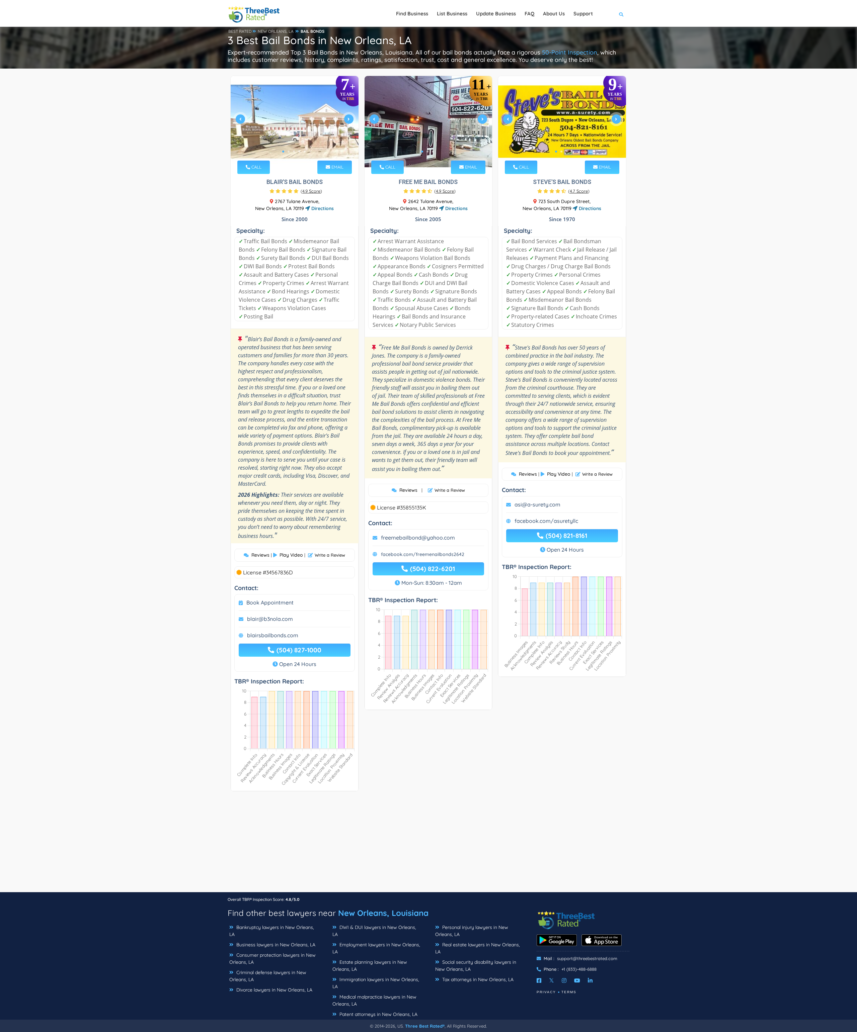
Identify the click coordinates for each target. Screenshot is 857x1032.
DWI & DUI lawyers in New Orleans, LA (374, 930)
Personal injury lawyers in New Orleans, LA (471, 930)
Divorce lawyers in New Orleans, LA (273, 990)
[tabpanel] (295, 121)
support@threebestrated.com (587, 958)
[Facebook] (539, 980)
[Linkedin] (590, 980)
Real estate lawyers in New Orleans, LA (477, 948)
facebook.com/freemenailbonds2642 (422, 554)
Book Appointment (270, 602)
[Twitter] (551, 980)
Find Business (412, 13)
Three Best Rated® (425, 1026)
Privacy (546, 992)
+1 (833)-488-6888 (579, 969)
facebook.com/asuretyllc (546, 521)
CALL (255, 167)
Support (583, 13)
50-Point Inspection (569, 52)
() (311, 191)
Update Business (496, 13)
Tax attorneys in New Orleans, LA (477, 979)
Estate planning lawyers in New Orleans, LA (369, 965)
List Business (452, 13)
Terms (568, 992)
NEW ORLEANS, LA (276, 31)
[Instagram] (564, 980)
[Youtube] (577, 980)
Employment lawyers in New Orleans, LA (376, 948)
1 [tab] (283, 152)
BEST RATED (240, 31)
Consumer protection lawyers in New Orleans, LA (272, 958)
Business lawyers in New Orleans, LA (275, 945)
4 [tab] (299, 152)
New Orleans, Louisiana (383, 913)
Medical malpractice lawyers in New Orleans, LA (374, 1000)
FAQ (529, 13)
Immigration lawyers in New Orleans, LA (375, 983)
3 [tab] (294, 152)
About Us (554, 13)
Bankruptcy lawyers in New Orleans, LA (271, 930)
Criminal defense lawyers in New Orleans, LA (267, 975)
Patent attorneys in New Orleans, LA (377, 1014)
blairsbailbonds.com (272, 635)
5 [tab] (305, 152)
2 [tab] (289, 152)
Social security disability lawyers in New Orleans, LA (475, 965)
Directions (322, 208)
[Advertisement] (428, 845)
